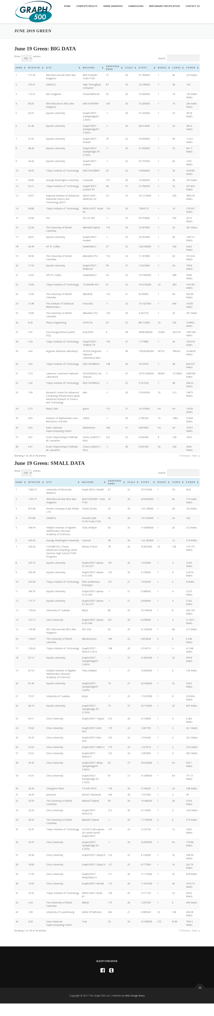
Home (67, 6)
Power (190, 67)
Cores (176, 67)
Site (49, 67)
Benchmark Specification (164, 6)
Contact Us (193, 6)
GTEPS (143, 67)
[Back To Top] (200, 988)
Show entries (27, 56)
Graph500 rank (112, 68)
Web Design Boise (135, 995)
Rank (19, 67)
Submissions (136, 6)
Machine (89, 67)
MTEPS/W (34, 67)
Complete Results (87, 6)
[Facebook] (102, 970)
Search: (162, 58)
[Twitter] (111, 970)
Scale (129, 67)
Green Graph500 (113, 6)
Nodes (162, 67)
